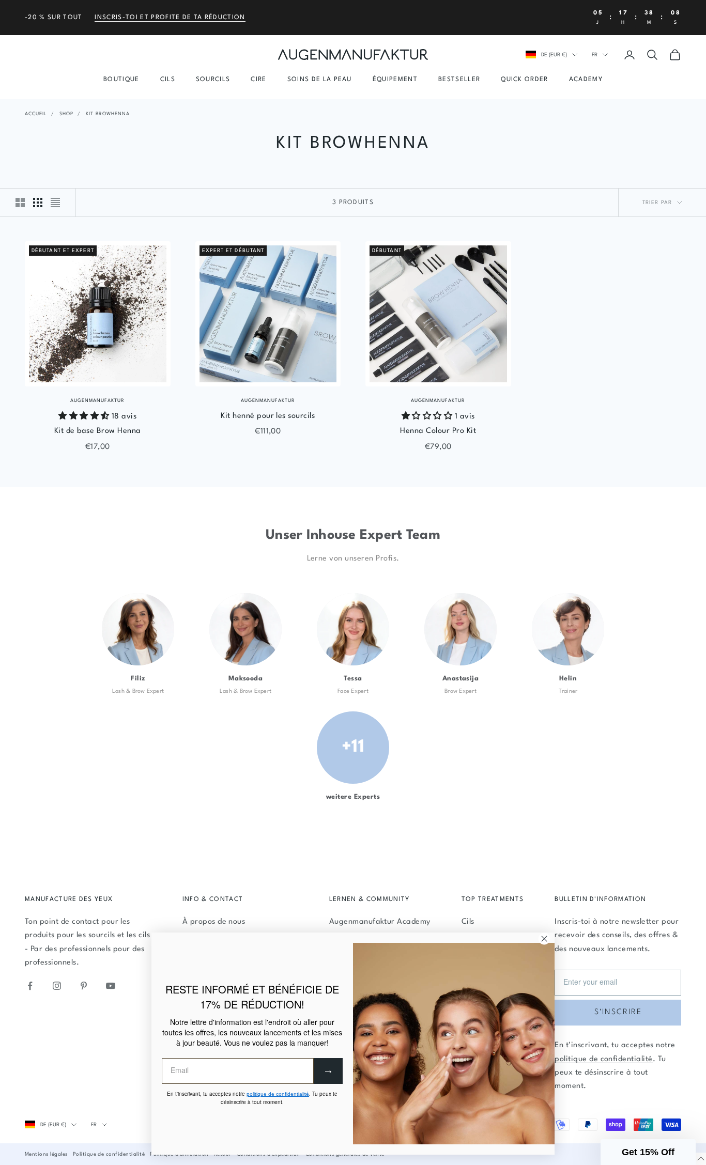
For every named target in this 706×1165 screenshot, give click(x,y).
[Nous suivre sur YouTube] (110, 986)
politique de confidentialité (603, 1059)
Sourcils (213, 79)
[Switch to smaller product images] (37, 202)
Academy (586, 79)
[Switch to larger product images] (20, 202)
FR (594, 54)
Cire (258, 79)
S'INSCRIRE (618, 1012)
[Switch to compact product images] (55, 202)
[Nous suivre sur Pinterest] (84, 986)
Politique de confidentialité (109, 1154)
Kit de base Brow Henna (97, 431)
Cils (167, 79)
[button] (648, 1152)
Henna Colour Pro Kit (438, 431)
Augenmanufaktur (97, 400)
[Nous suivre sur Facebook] (30, 986)
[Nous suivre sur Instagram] (57, 986)
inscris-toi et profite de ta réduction (170, 17)
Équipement (395, 79)
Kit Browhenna (108, 114)
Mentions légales (46, 1154)
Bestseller (459, 79)
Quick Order (524, 79)
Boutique (121, 79)
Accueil (36, 114)
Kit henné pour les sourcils (268, 416)
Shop (66, 114)
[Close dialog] (544, 939)
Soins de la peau (319, 79)
